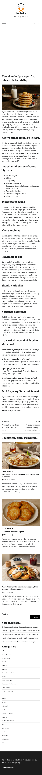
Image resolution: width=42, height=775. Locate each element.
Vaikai (3, 743)
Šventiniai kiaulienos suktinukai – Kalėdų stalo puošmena (20, 638)
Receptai (4, 717)
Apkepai (4, 651)
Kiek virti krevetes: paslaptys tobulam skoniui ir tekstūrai (20, 634)
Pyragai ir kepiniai (7, 713)
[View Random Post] (34, 23)
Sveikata (4, 732)
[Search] (38, 23)
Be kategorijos (6, 654)
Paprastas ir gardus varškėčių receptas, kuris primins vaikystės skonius (20, 588)
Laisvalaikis (5, 695)
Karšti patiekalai (7, 680)
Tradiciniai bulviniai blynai (13, 531)
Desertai (4, 662)
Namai (4, 702)
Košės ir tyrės (6, 688)
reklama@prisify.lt (14, 762)
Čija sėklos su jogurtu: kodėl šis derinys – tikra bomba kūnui (21, 631)
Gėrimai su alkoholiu (8, 673)
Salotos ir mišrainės (8, 721)
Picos (3, 710)
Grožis (4, 676)
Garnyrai (4, 665)
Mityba (4, 699)
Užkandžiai (5, 739)
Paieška (5, 614)
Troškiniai (5, 735)
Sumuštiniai (5, 728)
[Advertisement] (21, 48)
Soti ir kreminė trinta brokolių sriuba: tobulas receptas (19, 642)
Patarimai (5, 706)
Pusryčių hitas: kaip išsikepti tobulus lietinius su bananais (20, 475)
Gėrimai (4, 669)
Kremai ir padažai (7, 691)
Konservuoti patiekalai (9, 684)
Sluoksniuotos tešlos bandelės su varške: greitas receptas (20, 627)
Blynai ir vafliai (16, 410)
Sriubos (4, 724)
